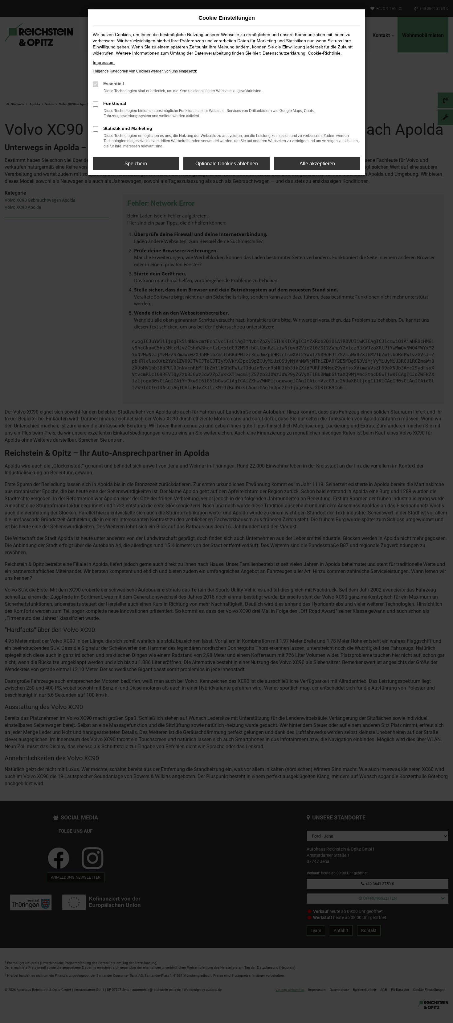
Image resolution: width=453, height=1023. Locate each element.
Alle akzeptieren (317, 163)
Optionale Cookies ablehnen (226, 163)
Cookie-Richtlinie (324, 53)
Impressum (104, 62)
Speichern (135, 163)
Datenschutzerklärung (284, 53)
